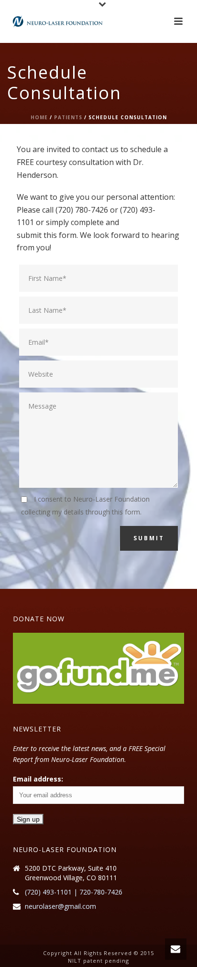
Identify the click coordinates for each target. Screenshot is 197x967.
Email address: (38, 778)
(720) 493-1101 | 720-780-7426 (73, 892)
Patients (68, 117)
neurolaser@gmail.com (60, 906)
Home (39, 117)
